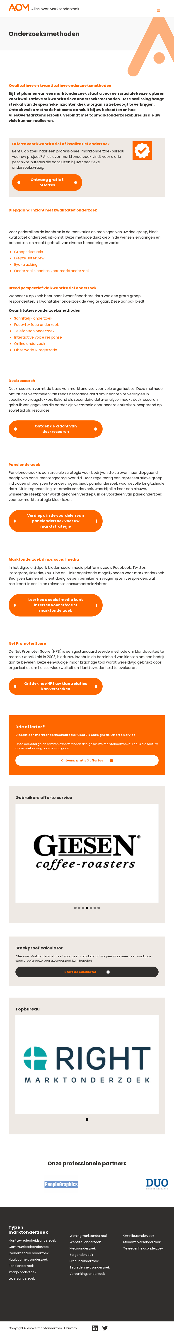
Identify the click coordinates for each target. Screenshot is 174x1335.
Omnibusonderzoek (138, 1236)
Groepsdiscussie (29, 251)
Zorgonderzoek (81, 1255)
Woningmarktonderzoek (89, 1236)
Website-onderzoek (85, 1242)
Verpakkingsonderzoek (87, 1274)
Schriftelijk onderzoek (33, 318)
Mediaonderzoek (83, 1248)
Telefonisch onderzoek (35, 331)
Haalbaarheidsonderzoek (28, 1259)
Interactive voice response (39, 337)
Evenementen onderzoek (28, 1253)
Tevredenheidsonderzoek (90, 1267)
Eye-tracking (26, 264)
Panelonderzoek (21, 1266)
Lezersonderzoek (22, 1278)
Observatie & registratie (36, 350)
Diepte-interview (30, 258)
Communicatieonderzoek (29, 1247)
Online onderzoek (30, 343)
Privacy (71, 1328)
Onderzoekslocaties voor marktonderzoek (53, 270)
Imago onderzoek (22, 1272)
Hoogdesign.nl (154, 1328)
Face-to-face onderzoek (37, 324)
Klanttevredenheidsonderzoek (32, 1240)
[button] (158, 10)
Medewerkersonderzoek (142, 1242)
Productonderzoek (84, 1261)
